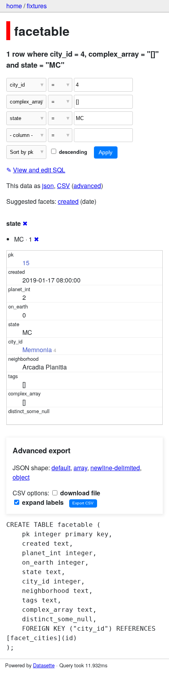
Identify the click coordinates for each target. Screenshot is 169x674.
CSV (63, 185)
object (21, 477)
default (60, 467)
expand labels (42, 502)
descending (72, 151)
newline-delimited (115, 467)
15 (25, 262)
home (14, 5)
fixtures (37, 5)
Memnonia (37, 349)
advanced (87, 185)
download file (79, 492)
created (68, 201)
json (48, 185)
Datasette (44, 665)
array (80, 467)
